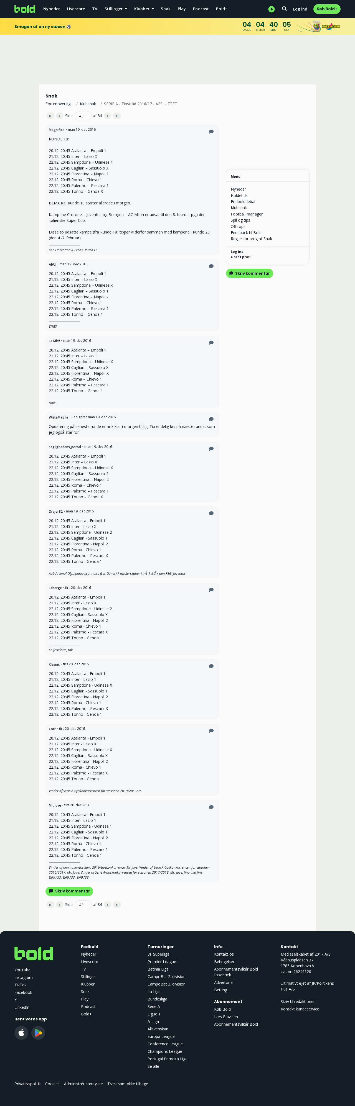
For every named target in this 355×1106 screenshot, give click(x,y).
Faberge (55, 588)
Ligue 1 (154, 1014)
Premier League (162, 961)
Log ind (300, 9)
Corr (52, 729)
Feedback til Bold (246, 232)
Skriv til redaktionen (298, 1001)
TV (94, 8)
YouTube (22, 969)
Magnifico (57, 129)
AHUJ (52, 264)
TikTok (20, 984)
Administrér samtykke (83, 1083)
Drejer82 (56, 511)
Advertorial (224, 982)
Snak (166, 8)
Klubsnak (88, 103)
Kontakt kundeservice (300, 1009)
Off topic (238, 226)
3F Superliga (158, 954)
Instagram (23, 977)
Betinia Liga (158, 969)
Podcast (201, 8)
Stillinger (88, 976)
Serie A (154, 1006)
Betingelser (224, 961)
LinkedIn (21, 1007)
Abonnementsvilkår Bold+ (237, 1024)
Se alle (153, 1066)
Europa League (161, 1036)
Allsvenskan (158, 1028)
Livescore (76, 8)
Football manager (247, 214)
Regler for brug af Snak (251, 238)
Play (182, 8)
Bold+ (221, 8)
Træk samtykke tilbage (127, 1083)
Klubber (88, 984)
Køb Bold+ (327, 9)
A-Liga (153, 1021)
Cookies (52, 1083)
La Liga (154, 991)
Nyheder (51, 8)
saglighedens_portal (65, 447)
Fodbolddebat (243, 201)
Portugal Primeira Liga (167, 1058)
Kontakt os (224, 954)
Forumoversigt (58, 103)
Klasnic (54, 664)
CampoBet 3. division (167, 984)
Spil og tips (240, 220)
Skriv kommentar (72, 891)
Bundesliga (157, 999)
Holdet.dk (239, 195)
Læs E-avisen (226, 1016)
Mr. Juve (55, 805)
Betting (220, 989)
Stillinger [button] (114, 8)
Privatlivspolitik (27, 1083)
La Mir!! (54, 340)
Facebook (23, 992)
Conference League (165, 1043)
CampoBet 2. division (167, 976)
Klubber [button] (142, 8)
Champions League (165, 1051)
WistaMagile (58, 417)
